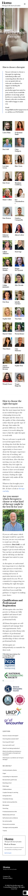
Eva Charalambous (19, 201)
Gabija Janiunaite (6, 286)
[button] (24, 4)
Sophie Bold (7, 319)
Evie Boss (6, 302)
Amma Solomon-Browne (6, 367)
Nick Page (18, 252)
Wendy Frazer (7, 384)
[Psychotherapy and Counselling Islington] (11, 4)
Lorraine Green (6, 167)
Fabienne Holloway (6, 236)
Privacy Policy (7, 878)
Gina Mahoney (18, 349)
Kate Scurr (6, 183)
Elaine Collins (7, 200)
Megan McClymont (19, 269)
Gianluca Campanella (19, 219)
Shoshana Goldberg (18, 184)
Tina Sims (18, 319)
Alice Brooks (19, 285)
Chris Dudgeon (18, 150)
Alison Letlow (19, 235)
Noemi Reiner (19, 334)
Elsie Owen (18, 166)
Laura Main (6, 132)
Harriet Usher (7, 334)
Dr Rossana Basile (18, 133)
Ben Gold (6, 149)
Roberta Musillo (5, 269)
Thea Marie (6, 349)
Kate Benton (7, 218)
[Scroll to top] (24, 893)
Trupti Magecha (18, 385)
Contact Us (6, 876)
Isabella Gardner (18, 303)
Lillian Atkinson (5, 252)
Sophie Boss (19, 366)
